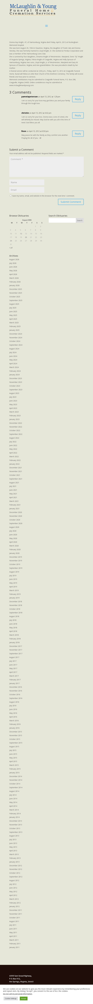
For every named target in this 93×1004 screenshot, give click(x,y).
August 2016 (14, 702)
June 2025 (13, 311)
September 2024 (15, 345)
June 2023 (13, 401)
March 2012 (14, 899)
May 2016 (13, 713)
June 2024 (13, 356)
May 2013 (13, 847)
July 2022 (12, 441)
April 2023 (13, 408)
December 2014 (15, 776)
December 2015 (15, 732)
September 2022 (15, 434)
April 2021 (13, 497)
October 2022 (14, 430)
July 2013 (12, 839)
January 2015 (14, 772)
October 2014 (14, 784)
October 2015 (14, 739)
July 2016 (12, 705)
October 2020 (14, 520)
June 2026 (13, 267)
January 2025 (14, 330)
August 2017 (14, 657)
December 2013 (15, 821)
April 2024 (13, 363)
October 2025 (14, 296)
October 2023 (14, 386)
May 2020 (13, 538)
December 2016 (15, 687)
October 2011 (14, 917)
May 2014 (13, 802)
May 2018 (13, 627)
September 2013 (15, 832)
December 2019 (15, 557)
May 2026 (13, 270)
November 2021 (15, 471)
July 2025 (12, 308)
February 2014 (15, 813)
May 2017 (13, 668)
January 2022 (14, 464)
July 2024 (12, 352)
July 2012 (12, 884)
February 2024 (15, 371)
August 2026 (14, 259)
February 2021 (15, 505)
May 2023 (13, 404)
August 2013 (14, 836)
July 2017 (12, 661)
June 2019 (13, 579)
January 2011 (14, 947)
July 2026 (12, 263)
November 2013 (15, 824)
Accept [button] (23, 998)
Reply (78, 99)
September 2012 (15, 877)
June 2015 (13, 754)
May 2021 (13, 494)
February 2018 (15, 639)
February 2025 (15, 326)
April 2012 (13, 895)
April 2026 (13, 274)
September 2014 (15, 787)
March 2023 (14, 412)
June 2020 (13, 534)
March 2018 (14, 635)
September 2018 (15, 612)
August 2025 (14, 304)
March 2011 (14, 940)
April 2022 (13, 453)
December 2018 (15, 601)
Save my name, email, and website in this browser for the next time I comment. (43, 196)
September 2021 (15, 479)
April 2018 (13, 631)
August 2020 (14, 527)
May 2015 (13, 758)
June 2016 (13, 709)
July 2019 (12, 575)
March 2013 (14, 854)
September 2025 (15, 300)
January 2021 (14, 508)
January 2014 (14, 817)
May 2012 (13, 891)
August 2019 (14, 572)
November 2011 (15, 914)
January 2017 (14, 683)
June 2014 (13, 798)
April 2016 (13, 717)
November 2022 (15, 427)
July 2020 (12, 531)
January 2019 (14, 598)
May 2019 (13, 583)
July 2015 (12, 750)
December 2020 (15, 512)
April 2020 (13, 542)
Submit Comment (71, 201)
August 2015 (14, 746)
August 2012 (14, 880)
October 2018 (14, 609)
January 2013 (14, 862)
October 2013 (14, 828)
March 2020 (14, 546)
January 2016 (14, 728)
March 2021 (14, 501)
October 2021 (14, 475)
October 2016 (14, 694)
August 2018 (14, 616)
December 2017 (15, 646)
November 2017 (15, 650)
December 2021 (15, 467)
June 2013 (13, 843)
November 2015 (15, 735)
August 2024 (14, 349)
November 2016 (15, 691)
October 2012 (14, 873)
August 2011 (14, 921)
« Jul (10, 247)
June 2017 (13, 665)
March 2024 (14, 367)
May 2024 (13, 360)
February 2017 (15, 679)
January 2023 (14, 419)
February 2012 (15, 903)
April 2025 (13, 319)
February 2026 (15, 282)
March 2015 (14, 765)
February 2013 (15, 858)
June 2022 (13, 445)
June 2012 (13, 888)
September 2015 (15, 743)
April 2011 (13, 936)
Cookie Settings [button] (10, 998)
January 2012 (14, 906)
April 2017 (13, 672)
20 (26, 237)
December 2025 (15, 289)
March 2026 (14, 278)
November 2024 (15, 337)
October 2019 (14, 564)
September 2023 (15, 389)
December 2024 (15, 334)
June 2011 (13, 929)
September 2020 (15, 523)
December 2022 (15, 423)
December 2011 (15, 910)
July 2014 (12, 795)
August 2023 (14, 393)
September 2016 (15, 698)
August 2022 (14, 438)
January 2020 (14, 553)
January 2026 (14, 285)
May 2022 (13, 449)
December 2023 (15, 378)
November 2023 (15, 382)
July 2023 (12, 397)
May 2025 (13, 315)
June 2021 (13, 490)
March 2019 (14, 590)
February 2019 (15, 594)
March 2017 (14, 676)
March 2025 (14, 322)
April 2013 (13, 850)
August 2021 (14, 482)
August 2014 (14, 791)
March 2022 (14, 456)
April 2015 (13, 761)
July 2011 (12, 925)
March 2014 (14, 810)
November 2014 (15, 780)
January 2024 (14, 374)
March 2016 (14, 720)
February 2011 (15, 943)
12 (21, 233)
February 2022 (15, 460)
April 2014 (13, 806)
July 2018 (12, 620)
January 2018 (14, 642)
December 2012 (15, 865)
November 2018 (15, 605)
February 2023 (15, 415)
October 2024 (14, 341)
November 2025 (15, 293)
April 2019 (13, 586)
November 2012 (15, 869)
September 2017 (15, 653)
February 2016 (15, 724)
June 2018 (13, 624)
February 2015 (15, 769)
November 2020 (15, 516)
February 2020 (15, 549)
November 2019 (15, 560)
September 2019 (15, 568)
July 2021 (12, 486)
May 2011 (13, 932)
